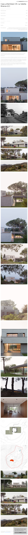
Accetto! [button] (20, 532)
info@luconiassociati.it (8, 532)
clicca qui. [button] (22, 530)
